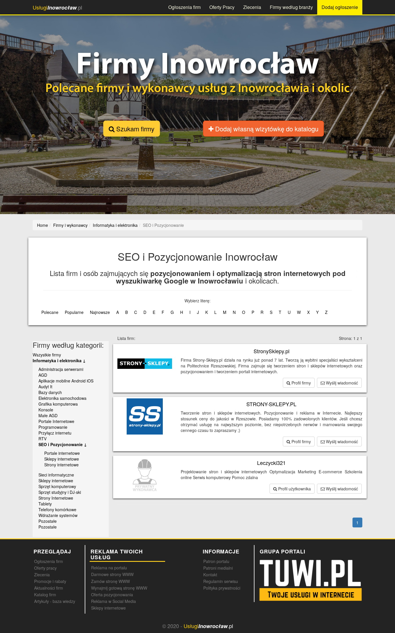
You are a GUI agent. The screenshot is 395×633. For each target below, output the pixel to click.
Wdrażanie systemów (57, 515)
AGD (42, 375)
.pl (57, 7)
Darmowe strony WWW (112, 574)
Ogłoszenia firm (184, 7)
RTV (42, 438)
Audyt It (45, 386)
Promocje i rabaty (50, 581)
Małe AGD (48, 415)
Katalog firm (45, 594)
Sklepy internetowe (61, 459)
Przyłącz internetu (54, 433)
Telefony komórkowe (57, 509)
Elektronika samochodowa (62, 398)
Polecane (49, 312)
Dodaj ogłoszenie (340, 7)
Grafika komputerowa (58, 404)
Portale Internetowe (56, 421)
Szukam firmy (134, 128)
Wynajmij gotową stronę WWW (119, 588)
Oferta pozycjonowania (112, 594)
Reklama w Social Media (113, 601)
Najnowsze (100, 312)
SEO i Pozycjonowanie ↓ (62, 444)
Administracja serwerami (60, 369)
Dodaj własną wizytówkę (265, 128)
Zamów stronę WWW (110, 581)
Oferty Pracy (222, 7)
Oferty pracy (45, 568)
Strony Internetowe (55, 498)
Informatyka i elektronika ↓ (59, 360)
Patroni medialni (218, 568)
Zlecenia (252, 7)
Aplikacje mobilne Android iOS (65, 381)
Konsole (45, 410)
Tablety (45, 504)
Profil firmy (300, 383)
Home (42, 225)
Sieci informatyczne (56, 475)
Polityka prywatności (221, 588)
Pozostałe (47, 521)
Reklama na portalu (109, 568)
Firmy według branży (291, 7)
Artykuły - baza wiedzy (54, 601)
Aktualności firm (48, 588)
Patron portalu (216, 561)
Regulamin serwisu (220, 581)
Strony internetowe (61, 465)
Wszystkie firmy (47, 355)
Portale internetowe (62, 453)
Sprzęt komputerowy (57, 486)
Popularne (74, 312)
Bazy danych (50, 392)
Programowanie (52, 427)
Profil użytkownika (294, 489)
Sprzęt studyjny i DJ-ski (59, 492)
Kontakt (210, 574)
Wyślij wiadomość (341, 383)
